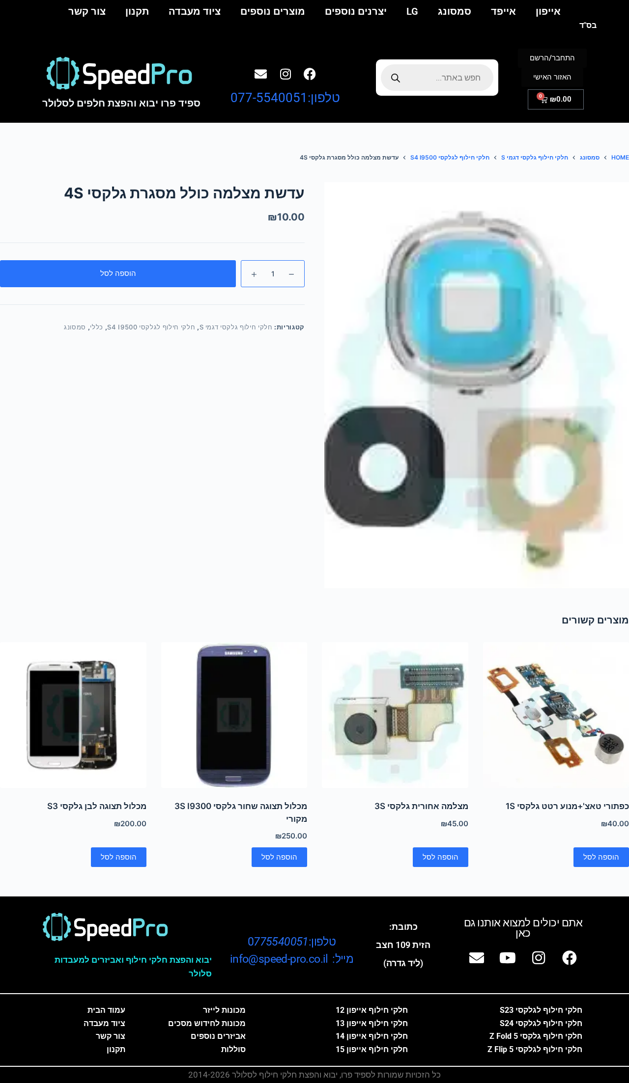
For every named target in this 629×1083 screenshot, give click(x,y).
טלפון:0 (292, 941)
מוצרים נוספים (272, 11)
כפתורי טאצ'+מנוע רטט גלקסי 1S (567, 806)
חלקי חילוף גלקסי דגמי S (236, 327)
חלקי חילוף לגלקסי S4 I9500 (151, 327)
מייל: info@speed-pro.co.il (291, 959)
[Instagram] (285, 74)
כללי (96, 327)
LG (412, 11)
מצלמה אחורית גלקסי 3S (421, 806)
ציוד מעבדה (195, 11)
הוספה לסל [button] (601, 857)
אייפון (548, 11)
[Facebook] (310, 74)
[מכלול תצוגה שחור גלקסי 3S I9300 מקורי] (234, 715)
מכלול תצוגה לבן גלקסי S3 (96, 806)
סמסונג (454, 11)
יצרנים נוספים (356, 11)
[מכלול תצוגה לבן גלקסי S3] (73, 715)
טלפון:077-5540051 (285, 97)
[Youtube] (507, 958)
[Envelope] (261, 74)
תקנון (137, 11)
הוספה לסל (118, 273)
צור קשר (87, 11)
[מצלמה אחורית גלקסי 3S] (395, 715)
